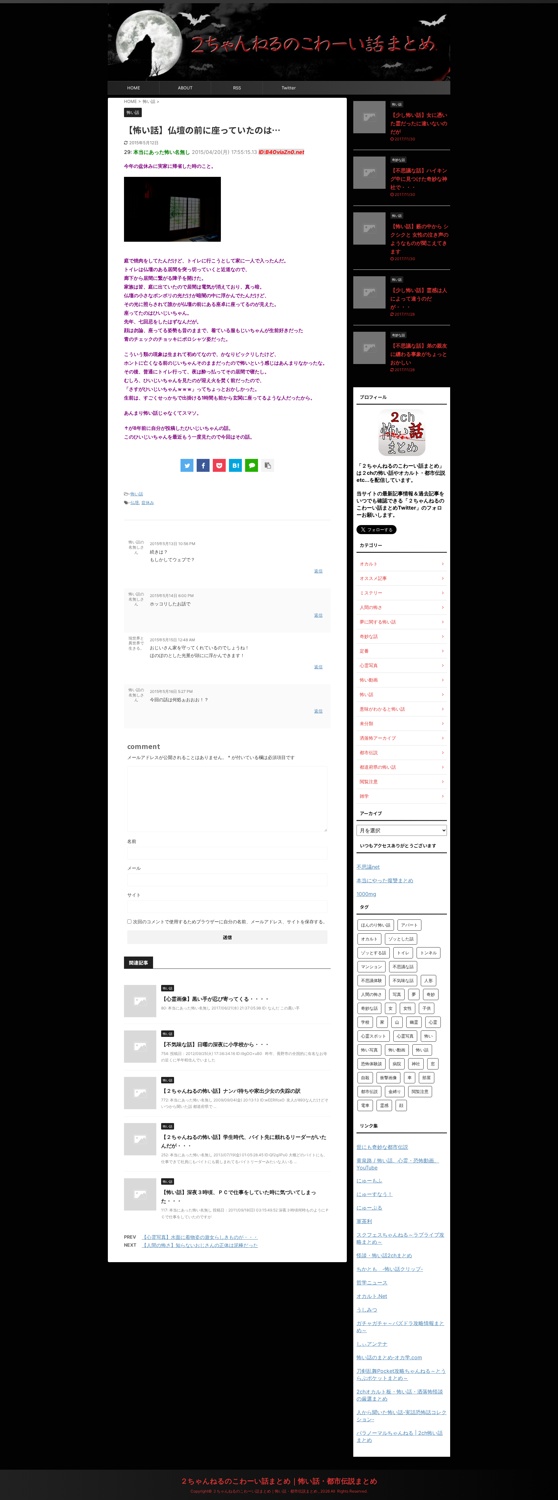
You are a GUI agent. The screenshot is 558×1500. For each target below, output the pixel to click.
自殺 (365, 1077)
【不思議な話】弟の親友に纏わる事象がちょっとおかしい (418, 354)
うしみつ (366, 1309)
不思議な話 (403, 966)
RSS (237, 87)
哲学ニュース (372, 1282)
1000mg (366, 894)
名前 (131, 841)
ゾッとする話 (373, 952)
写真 (397, 994)
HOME (133, 87)
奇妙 (431, 994)
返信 (318, 570)
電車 (365, 1105)
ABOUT (185, 87)
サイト (134, 894)
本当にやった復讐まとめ (384, 880)
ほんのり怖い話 (375, 924)
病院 (397, 1063)
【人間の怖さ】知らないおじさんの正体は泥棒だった (200, 1245)
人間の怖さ (371, 994)
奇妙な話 (369, 1008)
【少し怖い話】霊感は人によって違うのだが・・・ (418, 298)
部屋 (426, 1077)
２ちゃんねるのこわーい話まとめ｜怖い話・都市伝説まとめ (279, 1481)
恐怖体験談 (371, 1063)
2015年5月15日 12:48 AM (172, 639)
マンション (371, 966)
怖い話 (136, 493)
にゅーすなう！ (374, 1194)
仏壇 (134, 502)
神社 (416, 1063)
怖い (428, 1036)
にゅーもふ (369, 1180)
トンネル (428, 952)
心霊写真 (405, 1036)
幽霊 (414, 1022)
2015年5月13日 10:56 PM (172, 543)
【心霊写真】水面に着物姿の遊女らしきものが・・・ (200, 1237)
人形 (428, 980)
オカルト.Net (371, 1296)
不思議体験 (371, 980)
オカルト (369, 938)
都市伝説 (369, 1091)
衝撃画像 (388, 1077)
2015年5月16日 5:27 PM (171, 691)
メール (134, 868)
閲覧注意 (420, 1091)
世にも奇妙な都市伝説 (382, 1147)
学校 (365, 1022)
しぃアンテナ (372, 1344)
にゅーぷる (369, 1207)
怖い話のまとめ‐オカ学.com (389, 1357)
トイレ (403, 952)
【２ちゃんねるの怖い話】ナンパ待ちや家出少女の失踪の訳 (231, 1091)
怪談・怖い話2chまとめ (384, 1255)
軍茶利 (364, 1221)
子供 (426, 1008)
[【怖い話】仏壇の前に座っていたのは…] (235, 465)
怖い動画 (396, 1049)
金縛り (394, 1091)
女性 (407, 1008)
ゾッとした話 (401, 938)
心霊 (433, 1022)
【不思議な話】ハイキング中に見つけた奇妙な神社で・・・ (418, 178)
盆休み (147, 502)
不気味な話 (403, 980)
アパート (409, 924)
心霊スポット (373, 1036)
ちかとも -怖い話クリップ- (389, 1269)
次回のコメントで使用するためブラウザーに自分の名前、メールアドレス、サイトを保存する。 (230, 921)
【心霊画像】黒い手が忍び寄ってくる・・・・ (215, 999)
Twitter (289, 87)
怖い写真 (369, 1049)
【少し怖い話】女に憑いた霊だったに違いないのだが (418, 123)
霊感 (384, 1105)
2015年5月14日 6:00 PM (172, 595)
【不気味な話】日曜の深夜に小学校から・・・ (215, 1044)
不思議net (368, 867)
